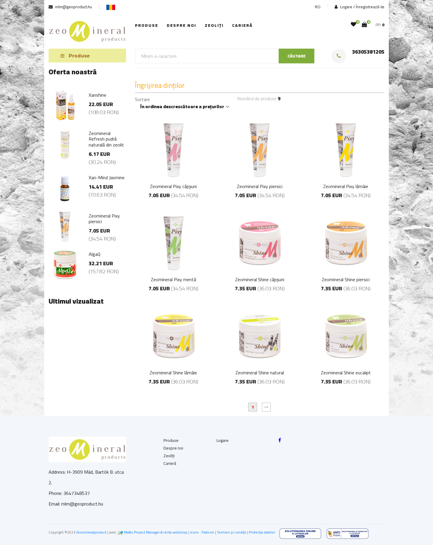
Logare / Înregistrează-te (361, 7)
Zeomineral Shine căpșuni (259, 279)
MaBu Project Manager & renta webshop (155, 532)
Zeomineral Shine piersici (346, 279)
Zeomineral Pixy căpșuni (173, 186)
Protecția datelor (262, 532)
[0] (353, 24)
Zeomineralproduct (91, 532)
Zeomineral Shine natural (259, 372)
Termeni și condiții (231, 532)
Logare (222, 440)
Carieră (242, 25)
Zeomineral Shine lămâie (173, 372)
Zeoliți (214, 25)
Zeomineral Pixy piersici (259, 186)
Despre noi (181, 25)
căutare (296, 56)
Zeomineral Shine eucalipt (346, 372)
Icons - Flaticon (202, 532)
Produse (146, 25)
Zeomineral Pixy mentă (173, 279)
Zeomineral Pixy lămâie (345, 186)
